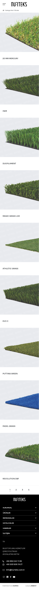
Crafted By (31, 586)
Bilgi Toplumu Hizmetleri (14, 548)
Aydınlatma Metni (11, 554)
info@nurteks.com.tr (15, 570)
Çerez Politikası (10, 551)
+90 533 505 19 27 (14, 564)
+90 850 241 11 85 (14, 561)
